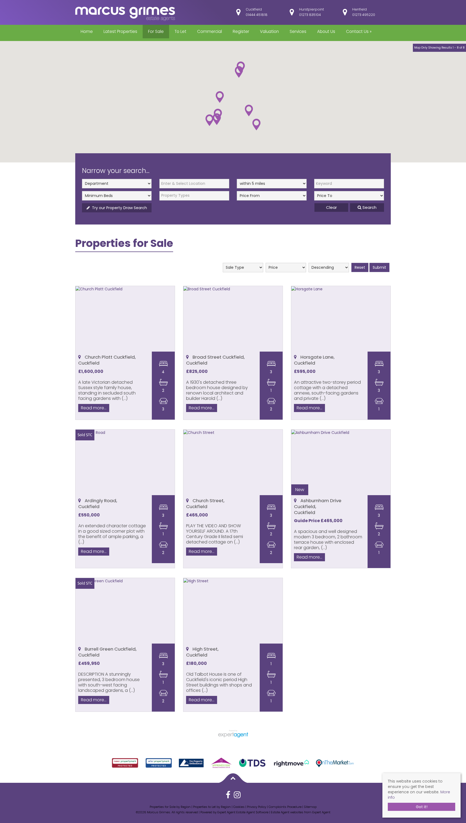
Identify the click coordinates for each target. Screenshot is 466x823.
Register (241, 31)
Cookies (239, 807)
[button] (209, 120)
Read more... (94, 407)
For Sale (156, 31)
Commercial (209, 31)
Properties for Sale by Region (170, 807)
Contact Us (359, 31)
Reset (360, 267)
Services (298, 31)
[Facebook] (228, 796)
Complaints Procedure (285, 807)
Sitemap (310, 807)
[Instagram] (237, 796)
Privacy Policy (256, 807)
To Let (180, 31)
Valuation (269, 31)
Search (368, 207)
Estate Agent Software (252, 812)
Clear (331, 207)
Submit (379, 267)
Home (87, 31)
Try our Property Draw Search (118, 207)
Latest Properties (120, 31)
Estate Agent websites (287, 812)
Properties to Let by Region (212, 807)
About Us (326, 31)
